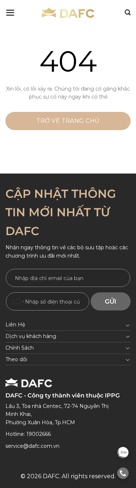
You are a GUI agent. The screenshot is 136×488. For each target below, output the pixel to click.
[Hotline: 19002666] (123, 473)
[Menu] (10, 12)
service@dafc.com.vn (32, 446)
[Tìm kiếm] (128, 12)
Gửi (110, 301)
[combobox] (18, 301)
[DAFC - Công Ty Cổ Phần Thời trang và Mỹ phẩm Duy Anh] (68, 12)
